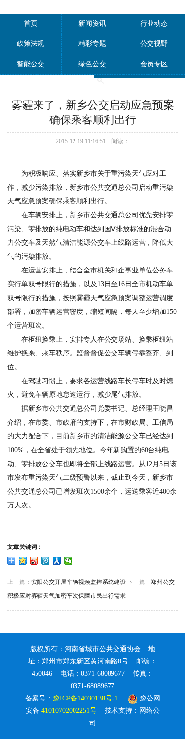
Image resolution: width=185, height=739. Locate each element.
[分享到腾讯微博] (45, 561)
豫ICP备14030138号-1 (85, 698)
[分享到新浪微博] (34, 561)
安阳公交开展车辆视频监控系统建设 (78, 582)
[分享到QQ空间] (23, 561)
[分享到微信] (68, 561)
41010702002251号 (69, 710)
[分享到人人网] (57, 561)
